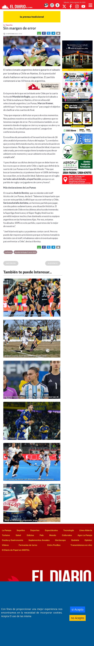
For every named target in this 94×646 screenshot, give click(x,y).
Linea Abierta (85, 530)
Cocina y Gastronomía (12, 540)
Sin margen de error (19, 28)
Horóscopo (60, 540)
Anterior (11, 263)
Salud (18, 535)
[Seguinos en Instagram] (77, 6)
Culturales (67, 535)
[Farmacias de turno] (57, 5)
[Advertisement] (78, 24)
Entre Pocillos (53, 545)
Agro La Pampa (85, 535)
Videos (5, 545)
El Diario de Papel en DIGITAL (16, 550)
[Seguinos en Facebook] (71, 6)
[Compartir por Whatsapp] (39, 33)
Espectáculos (51, 530)
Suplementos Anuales (39, 540)
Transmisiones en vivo (81, 545)
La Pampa (6, 530)
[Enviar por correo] (58, 33)
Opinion (88, 540)
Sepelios (21, 530)
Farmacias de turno (28, 545)
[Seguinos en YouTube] (83, 6)
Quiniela (75, 540)
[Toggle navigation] (90, 5)
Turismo (6, 535)
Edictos (30, 535)
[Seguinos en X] (64, 6)
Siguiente (53, 263)
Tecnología (68, 530)
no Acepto (77, 618)
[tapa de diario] (52, 5)
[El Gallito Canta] (46, 5)
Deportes (34, 530)
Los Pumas (8, 252)
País (42, 535)
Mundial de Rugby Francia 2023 (25, 252)
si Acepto (77, 609)
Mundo (52, 535)
